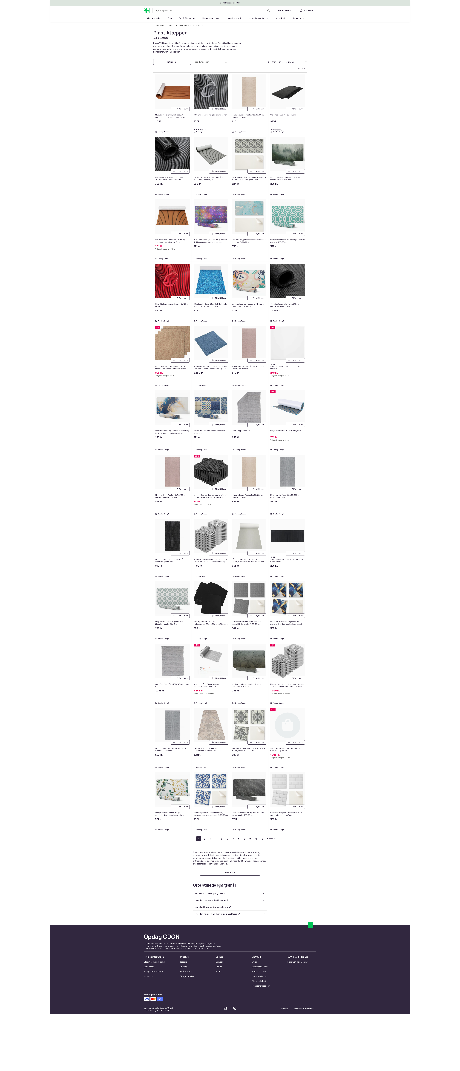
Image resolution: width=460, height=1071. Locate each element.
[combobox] (212, 10)
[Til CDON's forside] (147, 10)
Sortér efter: (278, 62)
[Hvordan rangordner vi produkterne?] (269, 62)
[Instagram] (225, 1008)
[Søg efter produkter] (268, 10)
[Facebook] (235, 1008)
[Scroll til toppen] (310, 925)
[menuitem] (154, 18)
